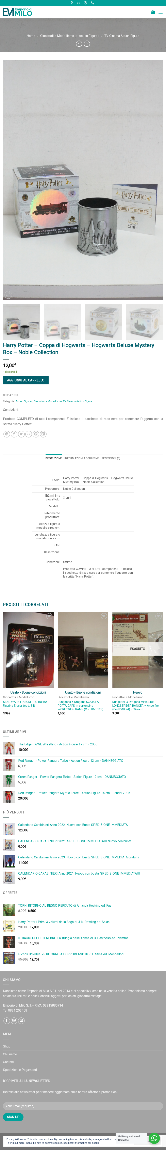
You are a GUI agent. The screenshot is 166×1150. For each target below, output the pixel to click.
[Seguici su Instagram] (14, 1020)
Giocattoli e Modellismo (57, 36)
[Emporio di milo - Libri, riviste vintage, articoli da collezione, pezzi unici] (23, 12)
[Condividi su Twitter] (21, 434)
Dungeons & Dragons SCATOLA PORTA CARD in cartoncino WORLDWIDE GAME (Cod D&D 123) (80, 705)
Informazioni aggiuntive (82, 458)
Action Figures (89, 36)
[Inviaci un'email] (21, 1020)
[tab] (54, 458)
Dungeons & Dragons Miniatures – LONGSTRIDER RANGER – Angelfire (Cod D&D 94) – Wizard (135, 705)
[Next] (154, 180)
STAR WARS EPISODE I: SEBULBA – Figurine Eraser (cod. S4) (26, 703)
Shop (6, 1046)
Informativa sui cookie (86, 1143)
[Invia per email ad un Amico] (28, 434)
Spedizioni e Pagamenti (20, 1070)
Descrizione (54, 458)
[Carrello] (153, 11)
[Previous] (11, 180)
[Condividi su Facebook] (14, 434)
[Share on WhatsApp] (6, 434)
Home (31, 36)
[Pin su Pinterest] (36, 434)
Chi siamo (10, 1054)
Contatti (8, 1062)
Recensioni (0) (111, 458)
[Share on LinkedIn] (43, 434)
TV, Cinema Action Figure (121, 36)
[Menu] (160, 12)
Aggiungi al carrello (26, 380)
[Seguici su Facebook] (6, 1020)
